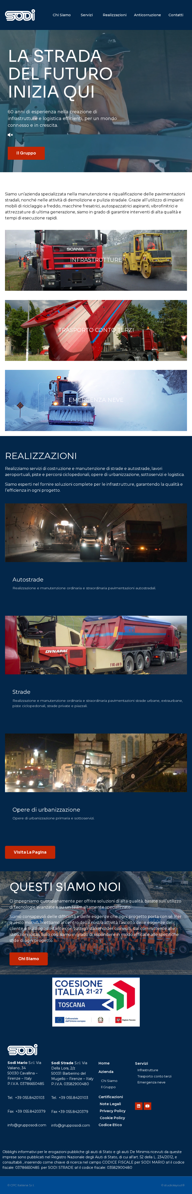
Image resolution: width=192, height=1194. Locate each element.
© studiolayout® (172, 1185)
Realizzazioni (114, 15)
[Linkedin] (138, 1106)
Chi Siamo (62, 15)
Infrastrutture (96, 260)
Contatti (175, 15)
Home (104, 1063)
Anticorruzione (147, 15)
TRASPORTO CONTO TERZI (96, 330)
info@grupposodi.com (27, 1125)
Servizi (87, 15)
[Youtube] (147, 1106)
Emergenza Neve (96, 400)
